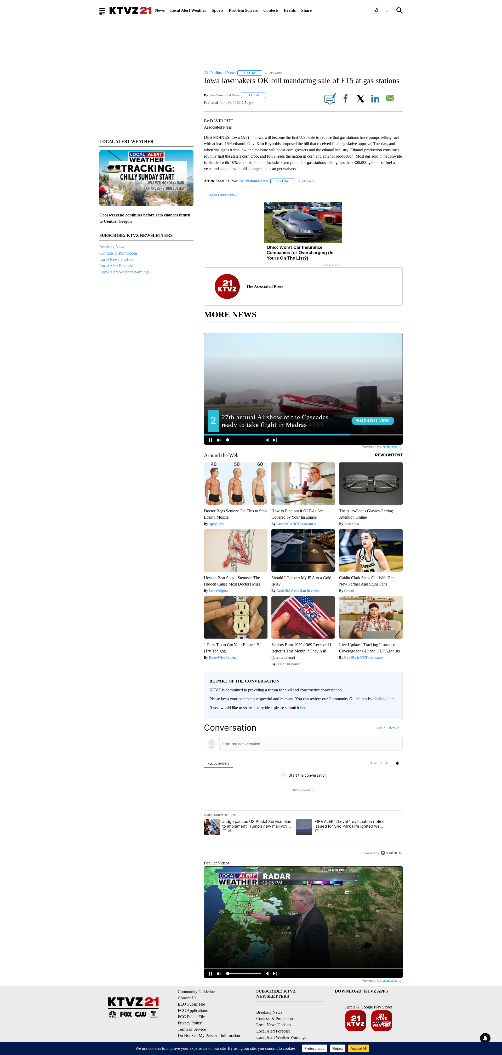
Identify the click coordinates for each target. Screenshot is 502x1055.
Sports (217, 10)
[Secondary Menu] (106, 10)
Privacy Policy (190, 1023)
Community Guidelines (197, 991)
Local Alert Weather (188, 10)
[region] (303, 790)
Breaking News (112, 247)
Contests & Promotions (118, 253)
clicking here (384, 699)
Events (290, 10)
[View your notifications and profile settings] (397, 763)
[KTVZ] (130, 10)
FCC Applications (193, 1010)
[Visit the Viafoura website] (391, 853)
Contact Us (187, 998)
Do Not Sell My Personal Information (209, 1035)
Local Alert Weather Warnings (124, 272)
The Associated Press (224, 95)
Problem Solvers (243, 10)
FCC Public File (191, 1016)
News (160, 10)
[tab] (218, 763)
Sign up (394, 727)
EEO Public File (191, 1004)
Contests (270, 10)
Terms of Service (192, 1029)
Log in (381, 727)
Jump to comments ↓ (221, 194)
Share (306, 10)
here (303, 708)
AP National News (253, 181)
